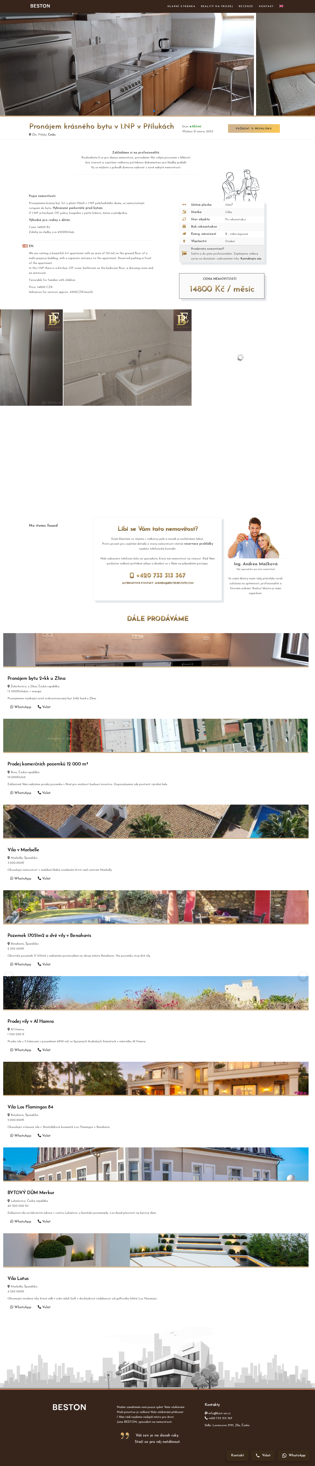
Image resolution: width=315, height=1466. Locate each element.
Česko (52, 134)
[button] (154, 111)
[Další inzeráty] (303, 976)
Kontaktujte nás (250, 258)
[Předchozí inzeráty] (9, 976)
